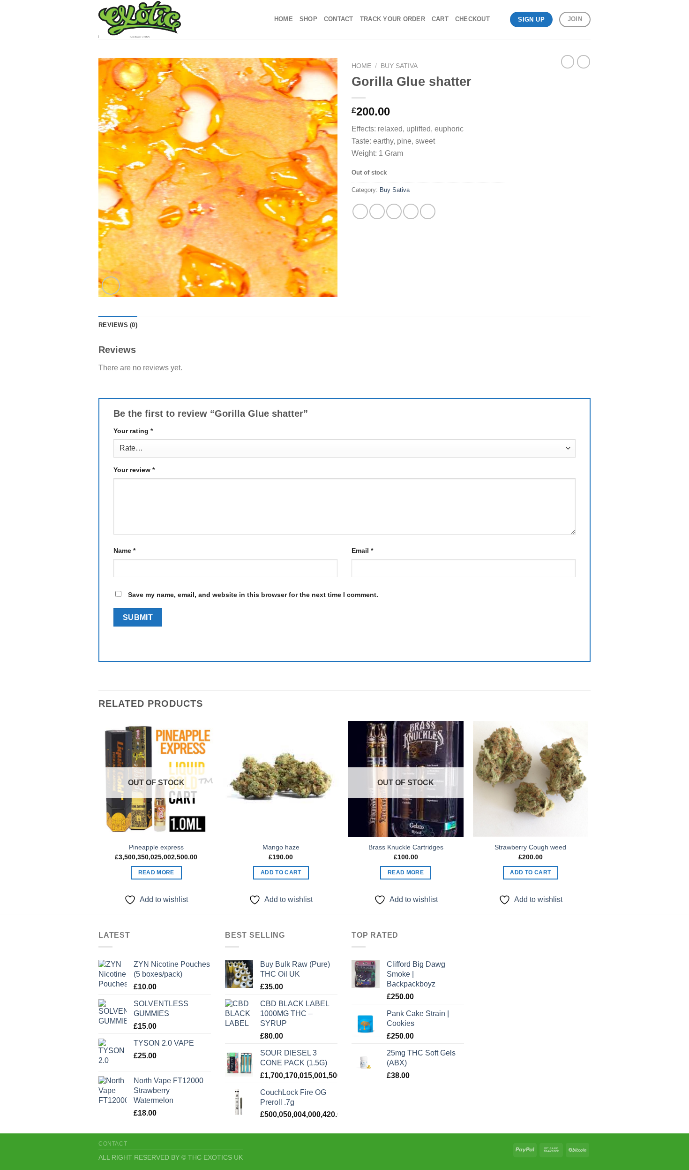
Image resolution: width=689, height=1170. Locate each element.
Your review (134, 470)
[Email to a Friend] (394, 211)
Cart (440, 19)
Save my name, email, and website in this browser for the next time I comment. (253, 594)
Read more (156, 872)
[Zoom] (111, 285)
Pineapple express (156, 847)
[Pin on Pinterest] (411, 211)
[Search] (499, 19)
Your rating (133, 431)
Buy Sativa (399, 65)
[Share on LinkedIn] (427, 211)
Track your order (392, 19)
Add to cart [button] (281, 872)
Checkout (472, 19)
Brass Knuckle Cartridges (405, 847)
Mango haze (281, 847)
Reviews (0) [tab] (117, 325)
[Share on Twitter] (377, 211)
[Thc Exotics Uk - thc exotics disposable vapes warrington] (139, 19)
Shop (308, 19)
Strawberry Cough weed (530, 847)
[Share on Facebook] (360, 211)
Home (283, 19)
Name (124, 550)
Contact (338, 19)
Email (362, 550)
